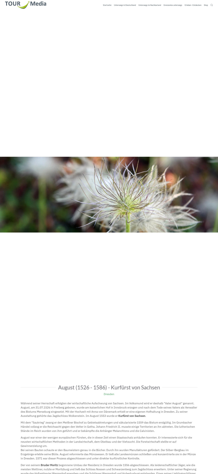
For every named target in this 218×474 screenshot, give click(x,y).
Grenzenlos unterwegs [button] (173, 5)
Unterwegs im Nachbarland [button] (149, 5)
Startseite (107, 5)
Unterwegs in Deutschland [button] (125, 5)
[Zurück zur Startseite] (25, 5)
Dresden (109, 394)
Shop (206, 5)
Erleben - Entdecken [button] (193, 5)
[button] (211, 5)
